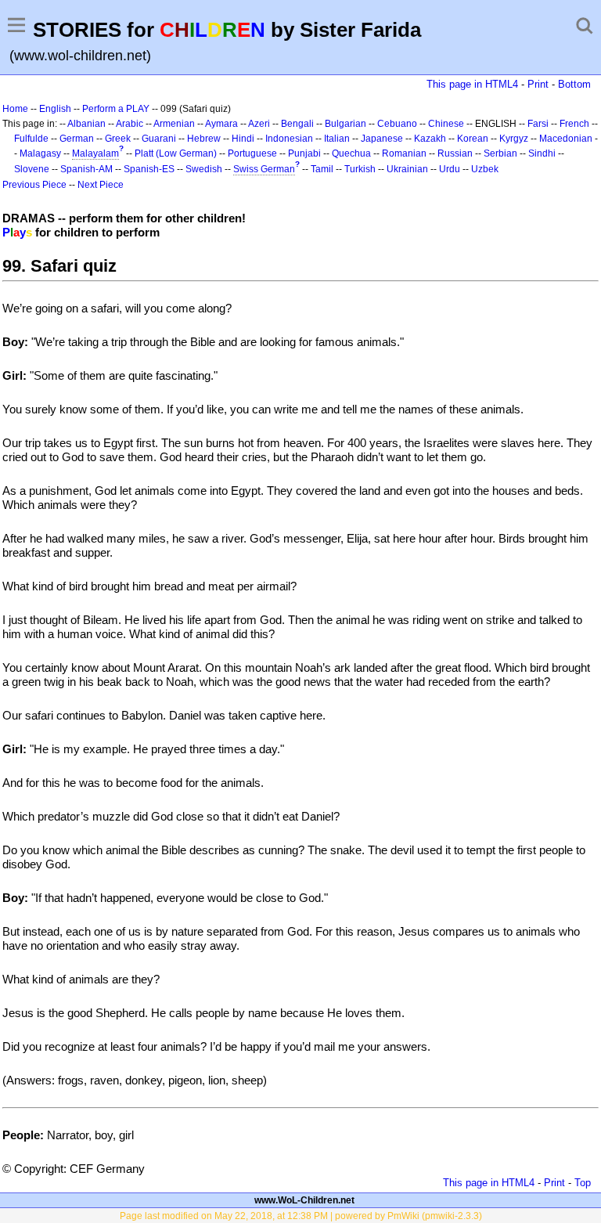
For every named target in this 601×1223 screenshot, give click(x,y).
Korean (472, 138)
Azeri (259, 123)
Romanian (404, 153)
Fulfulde (31, 138)
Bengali (297, 123)
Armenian (174, 123)
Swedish (203, 169)
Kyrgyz (513, 138)
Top (582, 1183)
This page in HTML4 (472, 84)
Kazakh (430, 138)
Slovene (31, 169)
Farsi (538, 123)
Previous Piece (34, 184)
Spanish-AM (86, 169)
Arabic (129, 123)
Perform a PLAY (115, 108)
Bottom (574, 84)
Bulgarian (345, 123)
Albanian (86, 123)
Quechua (351, 153)
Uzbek (484, 169)
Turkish (360, 169)
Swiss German (264, 169)
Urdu (449, 169)
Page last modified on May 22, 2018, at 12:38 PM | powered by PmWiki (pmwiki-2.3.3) (301, 1215)
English (55, 108)
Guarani (159, 138)
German (76, 138)
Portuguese (252, 153)
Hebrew (204, 138)
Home (15, 108)
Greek (118, 138)
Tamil (322, 169)
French (574, 123)
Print (538, 84)
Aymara (221, 123)
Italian (337, 138)
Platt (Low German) (176, 153)
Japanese (382, 138)
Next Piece (100, 184)
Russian (455, 153)
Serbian (500, 153)
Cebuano (397, 123)
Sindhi (542, 153)
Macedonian (565, 138)
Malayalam (95, 153)
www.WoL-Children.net (304, 1200)
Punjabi (304, 153)
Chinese (446, 123)
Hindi (243, 138)
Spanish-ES (149, 169)
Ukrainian (407, 169)
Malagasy (40, 153)
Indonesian (289, 138)
